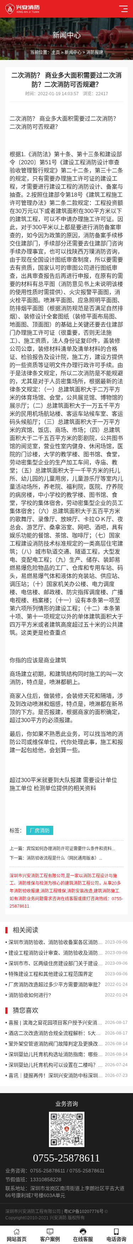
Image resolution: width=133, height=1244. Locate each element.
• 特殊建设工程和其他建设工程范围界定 (66, 974)
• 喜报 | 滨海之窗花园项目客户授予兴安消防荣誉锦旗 (66, 1022)
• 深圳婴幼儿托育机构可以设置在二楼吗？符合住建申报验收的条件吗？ (66, 1065)
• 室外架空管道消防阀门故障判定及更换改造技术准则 (66, 1044)
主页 (55, 52)
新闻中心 (73, 52)
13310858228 (45, 1179)
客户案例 (50, 1239)
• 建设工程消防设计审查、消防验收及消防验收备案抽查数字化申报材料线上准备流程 (66, 953)
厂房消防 (40, 830)
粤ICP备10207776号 (84, 1211)
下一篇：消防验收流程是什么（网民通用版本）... (56, 858)
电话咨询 (116, 1239)
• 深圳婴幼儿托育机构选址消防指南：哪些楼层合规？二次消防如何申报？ (66, 1054)
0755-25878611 (47, 1170)
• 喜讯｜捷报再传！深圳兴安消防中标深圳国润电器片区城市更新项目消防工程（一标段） (66, 1075)
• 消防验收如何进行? (66, 995)
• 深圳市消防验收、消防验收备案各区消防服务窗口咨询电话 (66, 942)
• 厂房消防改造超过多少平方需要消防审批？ (66, 984)
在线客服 (83, 1239)
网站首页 (17, 1239)
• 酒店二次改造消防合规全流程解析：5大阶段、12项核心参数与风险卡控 (66, 1033)
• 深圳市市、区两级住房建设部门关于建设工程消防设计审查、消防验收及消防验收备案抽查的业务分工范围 (66, 963)
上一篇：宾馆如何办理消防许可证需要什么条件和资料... (62, 848)
